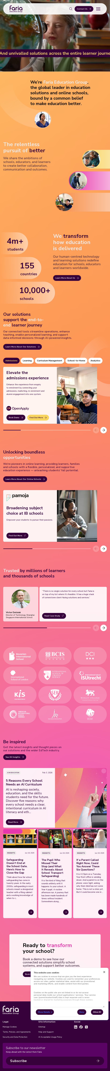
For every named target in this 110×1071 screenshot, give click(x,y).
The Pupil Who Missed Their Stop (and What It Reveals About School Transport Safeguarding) (52, 868)
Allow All (97, 1012)
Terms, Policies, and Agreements (17, 1032)
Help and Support (46, 1032)
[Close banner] (104, 972)
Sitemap (41, 1027)
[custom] (75, 1027)
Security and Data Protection (15, 1037)
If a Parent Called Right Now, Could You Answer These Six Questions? (87, 864)
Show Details (44, 1012)
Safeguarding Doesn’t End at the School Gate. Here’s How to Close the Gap (16, 866)
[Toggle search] (70, 8)
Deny (81, 1012)
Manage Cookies (10, 1027)
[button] (103, 430)
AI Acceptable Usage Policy (50, 1037)
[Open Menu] (98, 9)
